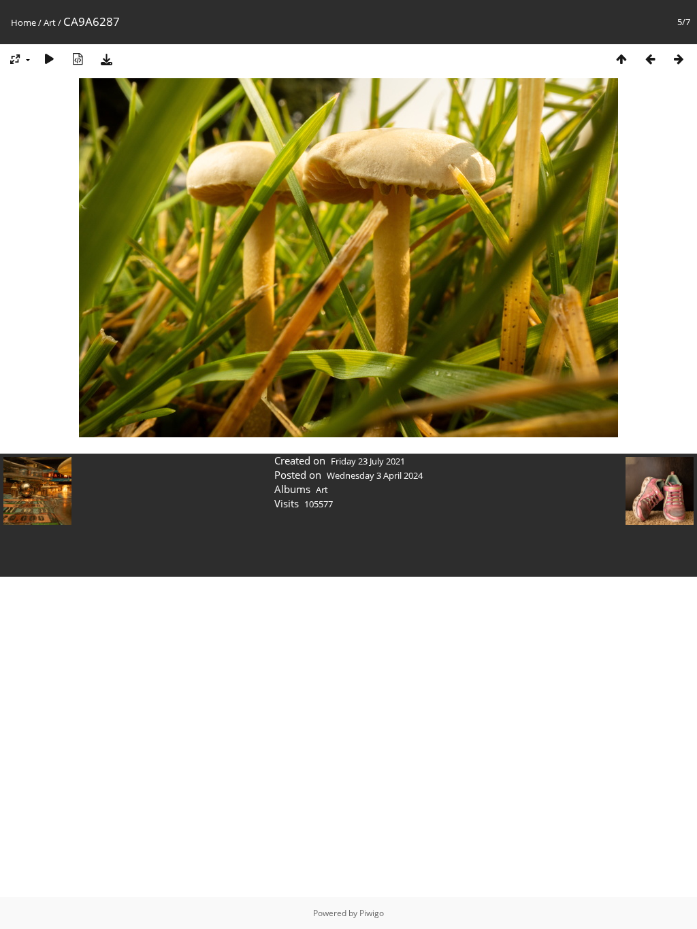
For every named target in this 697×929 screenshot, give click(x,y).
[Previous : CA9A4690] (650, 59)
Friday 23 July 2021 (368, 461)
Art (50, 22)
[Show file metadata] (77, 59)
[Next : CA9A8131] (678, 59)
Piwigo (371, 913)
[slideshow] (49, 59)
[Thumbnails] (621, 59)
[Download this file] (106, 59)
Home (23, 22)
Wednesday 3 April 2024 (375, 475)
